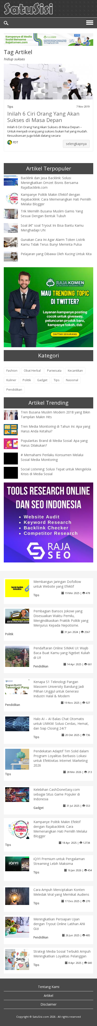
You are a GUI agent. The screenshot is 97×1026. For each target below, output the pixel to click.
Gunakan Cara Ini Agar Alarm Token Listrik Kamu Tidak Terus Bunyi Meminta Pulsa (53, 242)
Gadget (42, 380)
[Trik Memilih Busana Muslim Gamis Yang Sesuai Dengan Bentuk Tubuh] (14, 213)
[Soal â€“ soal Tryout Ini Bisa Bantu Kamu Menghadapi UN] (14, 227)
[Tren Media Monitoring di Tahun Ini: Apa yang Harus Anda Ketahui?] (14, 429)
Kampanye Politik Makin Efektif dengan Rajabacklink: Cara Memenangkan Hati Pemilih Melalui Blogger (56, 199)
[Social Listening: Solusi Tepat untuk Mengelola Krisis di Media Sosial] (14, 477)
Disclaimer (48, 1004)
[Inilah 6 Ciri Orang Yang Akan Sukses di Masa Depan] (48, 84)
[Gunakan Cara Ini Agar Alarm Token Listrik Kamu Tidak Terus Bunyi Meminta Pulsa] (14, 241)
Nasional (72, 380)
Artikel (48, 995)
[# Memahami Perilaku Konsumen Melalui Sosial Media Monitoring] (14, 463)
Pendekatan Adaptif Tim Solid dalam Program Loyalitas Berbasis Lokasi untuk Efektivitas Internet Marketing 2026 (61, 758)
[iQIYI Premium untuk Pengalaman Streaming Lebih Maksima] (20, 863)
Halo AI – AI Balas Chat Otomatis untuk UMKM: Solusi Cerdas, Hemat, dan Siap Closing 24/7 (61, 724)
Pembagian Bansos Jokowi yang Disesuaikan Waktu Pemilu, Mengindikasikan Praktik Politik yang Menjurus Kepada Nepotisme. (60, 618)
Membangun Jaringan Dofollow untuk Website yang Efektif (57, 584)
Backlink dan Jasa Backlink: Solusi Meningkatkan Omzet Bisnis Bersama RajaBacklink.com (49, 183)
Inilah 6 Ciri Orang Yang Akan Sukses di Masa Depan (43, 116)
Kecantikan (75, 371)
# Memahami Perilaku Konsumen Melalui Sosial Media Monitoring (52, 457)
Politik (27, 380)
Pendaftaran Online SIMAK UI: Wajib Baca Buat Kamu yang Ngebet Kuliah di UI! (61, 653)
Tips (10, 106)
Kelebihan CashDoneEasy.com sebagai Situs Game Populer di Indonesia (56, 794)
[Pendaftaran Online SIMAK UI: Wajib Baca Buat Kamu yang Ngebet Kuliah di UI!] (20, 656)
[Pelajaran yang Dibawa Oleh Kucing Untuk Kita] (14, 256)
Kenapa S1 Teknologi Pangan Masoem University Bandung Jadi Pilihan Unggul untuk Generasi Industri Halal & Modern (58, 688)
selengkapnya (76, 143)
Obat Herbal (32, 371)
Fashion (11, 371)
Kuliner (11, 380)
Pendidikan (14, 390)
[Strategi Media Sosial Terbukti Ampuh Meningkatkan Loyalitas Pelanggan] (20, 959)
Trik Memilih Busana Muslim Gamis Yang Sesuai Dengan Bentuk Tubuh (52, 213)
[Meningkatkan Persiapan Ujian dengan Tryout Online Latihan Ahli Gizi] (20, 927)
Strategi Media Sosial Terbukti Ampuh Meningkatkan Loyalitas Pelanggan (62, 953)
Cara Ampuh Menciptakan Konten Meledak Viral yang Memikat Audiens (61, 892)
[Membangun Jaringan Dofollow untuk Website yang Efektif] (20, 588)
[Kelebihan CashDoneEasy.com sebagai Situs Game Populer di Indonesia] (20, 794)
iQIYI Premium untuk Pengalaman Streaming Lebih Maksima (59, 861)
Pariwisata (54, 371)
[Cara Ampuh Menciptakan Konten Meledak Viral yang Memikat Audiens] (20, 896)
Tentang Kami (48, 986)
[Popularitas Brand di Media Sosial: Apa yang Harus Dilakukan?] (14, 443)
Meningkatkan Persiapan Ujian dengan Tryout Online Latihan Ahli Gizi (59, 924)
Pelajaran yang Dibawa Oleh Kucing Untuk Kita (56, 254)
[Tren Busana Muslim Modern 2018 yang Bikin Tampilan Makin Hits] (14, 414)
